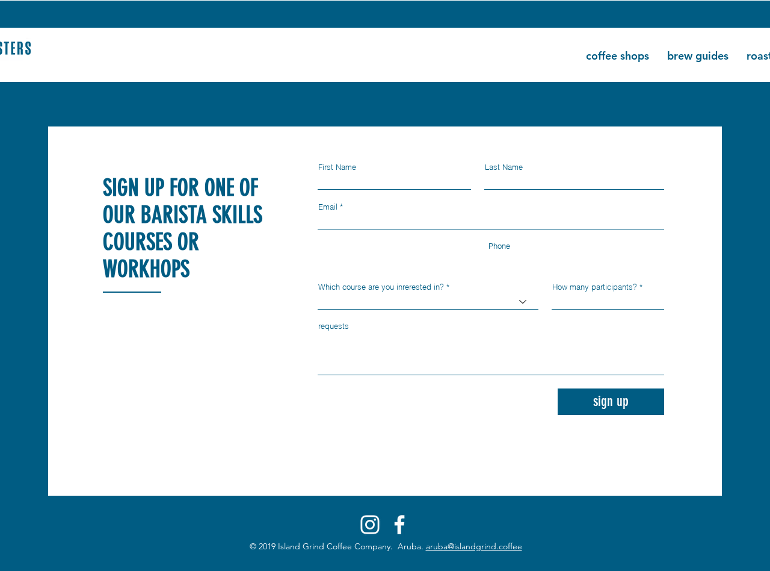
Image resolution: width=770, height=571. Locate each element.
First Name (337, 167)
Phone (499, 246)
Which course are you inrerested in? (381, 287)
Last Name (504, 167)
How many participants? (594, 287)
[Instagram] (370, 524)
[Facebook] (399, 524)
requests (333, 326)
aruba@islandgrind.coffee (474, 546)
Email (327, 207)
